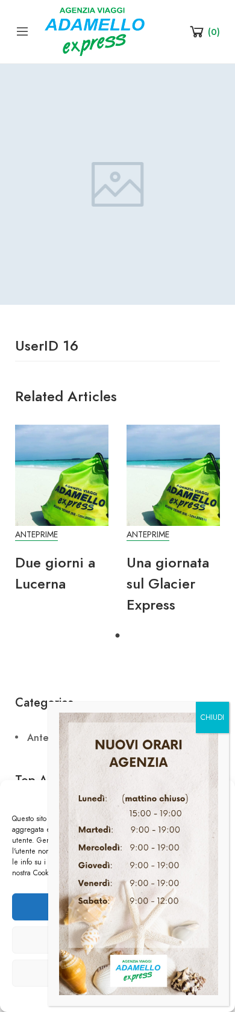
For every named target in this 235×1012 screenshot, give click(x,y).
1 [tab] (117, 636)
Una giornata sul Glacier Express (168, 583)
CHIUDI (212, 717)
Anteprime (36, 534)
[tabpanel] (62, 515)
